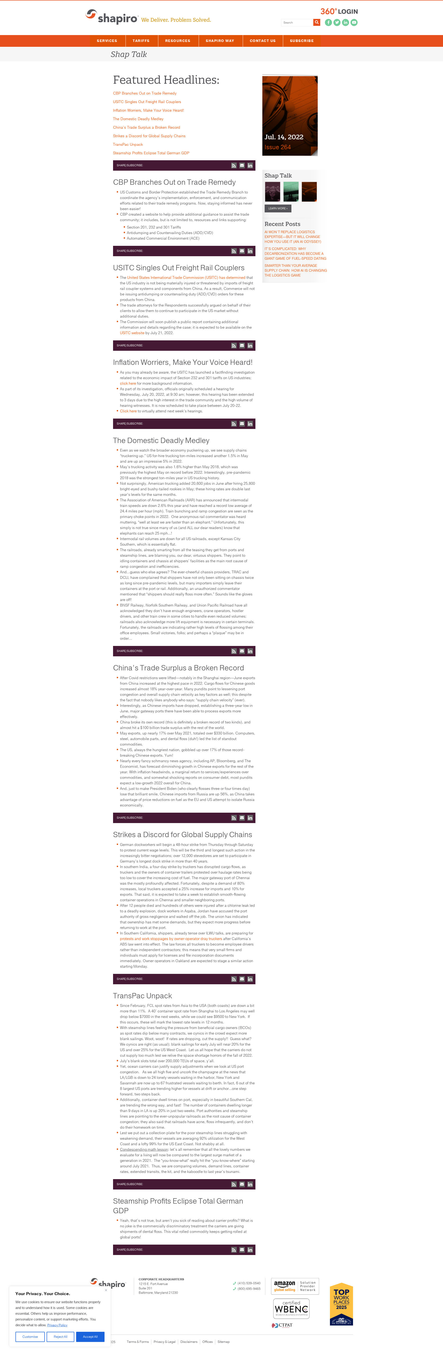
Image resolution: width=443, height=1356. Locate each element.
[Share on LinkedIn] (250, 165)
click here (128, 383)
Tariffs (141, 41)
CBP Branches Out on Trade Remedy (145, 93)
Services (107, 41)
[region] (60, 1316)
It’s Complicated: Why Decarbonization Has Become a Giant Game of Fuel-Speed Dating (295, 254)
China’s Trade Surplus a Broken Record (146, 127)
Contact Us (263, 41)
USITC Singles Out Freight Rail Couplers (147, 101)
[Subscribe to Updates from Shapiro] (234, 165)
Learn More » (278, 208)
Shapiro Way (220, 41)
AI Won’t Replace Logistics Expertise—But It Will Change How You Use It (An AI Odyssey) (293, 237)
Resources (178, 41)
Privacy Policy (57, 1325)
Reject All (60, 1337)
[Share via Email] (242, 165)
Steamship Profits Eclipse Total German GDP (151, 153)
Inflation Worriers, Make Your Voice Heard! (148, 110)
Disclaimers (189, 1342)
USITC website (132, 333)
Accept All (90, 1337)
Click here (128, 411)
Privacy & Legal (165, 1342)
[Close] (106, 1290)
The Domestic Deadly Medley (138, 119)
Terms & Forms (138, 1342)
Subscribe (302, 41)
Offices (207, 1342)
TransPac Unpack (128, 144)
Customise (30, 1337)
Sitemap (224, 1342)
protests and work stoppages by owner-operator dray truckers (171, 938)
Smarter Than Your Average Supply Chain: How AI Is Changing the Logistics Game (296, 270)
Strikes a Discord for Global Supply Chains (149, 136)
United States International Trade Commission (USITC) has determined (186, 277)
